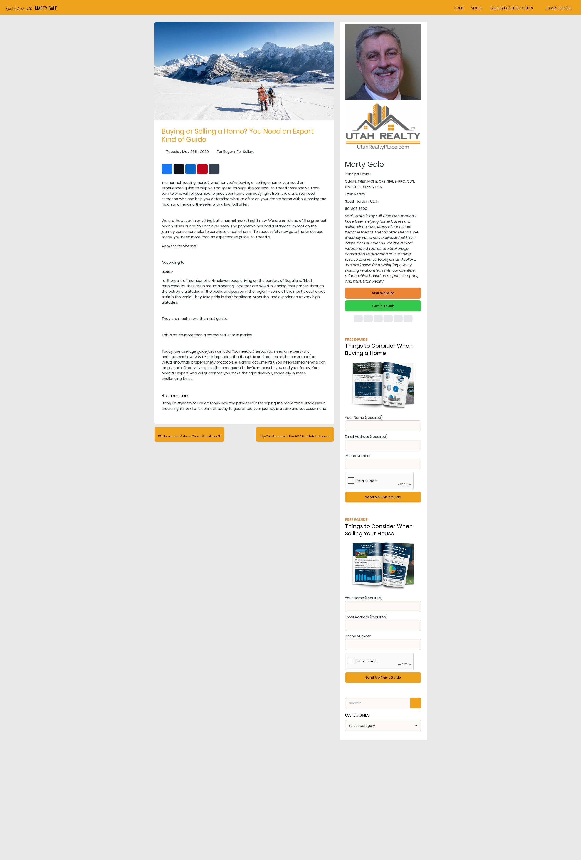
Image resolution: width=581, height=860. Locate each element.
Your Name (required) (363, 417)
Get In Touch (383, 306)
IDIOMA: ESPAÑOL (559, 8)
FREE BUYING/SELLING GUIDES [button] (511, 8)
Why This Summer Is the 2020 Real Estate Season (295, 436)
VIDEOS (476, 8)
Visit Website (383, 293)
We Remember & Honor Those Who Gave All (189, 436)
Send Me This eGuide (383, 497)
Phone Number (358, 455)
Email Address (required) (366, 436)
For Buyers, (226, 151)
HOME (458, 8)
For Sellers (245, 151)
